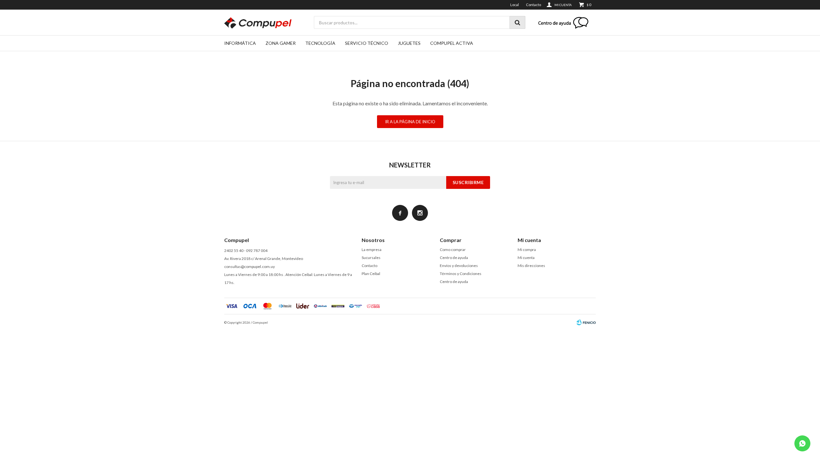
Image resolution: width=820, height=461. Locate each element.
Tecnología (320, 43)
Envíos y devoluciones (459, 265)
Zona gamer (281, 43)
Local (514, 5)
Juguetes (409, 43)
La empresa (371, 249)
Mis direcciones (531, 265)
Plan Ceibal (371, 273)
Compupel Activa (451, 43)
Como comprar (453, 249)
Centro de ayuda (454, 257)
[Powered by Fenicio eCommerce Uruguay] (586, 322)
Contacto (533, 5)
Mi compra (527, 249)
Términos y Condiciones (460, 273)
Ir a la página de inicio (410, 121)
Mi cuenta (526, 257)
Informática (240, 43)
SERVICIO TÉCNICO (366, 43)
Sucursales (371, 257)
